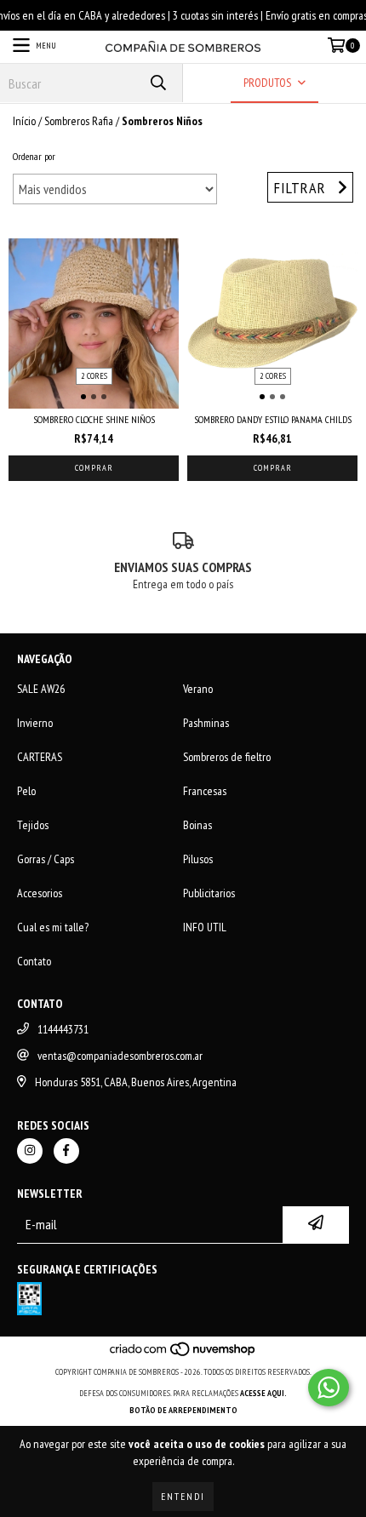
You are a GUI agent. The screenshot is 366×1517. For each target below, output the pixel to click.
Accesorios (39, 893)
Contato (34, 961)
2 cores (94, 375)
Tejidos (33, 825)
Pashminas (206, 722)
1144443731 (63, 1029)
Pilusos (198, 859)
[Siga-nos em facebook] (66, 1151)
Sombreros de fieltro (227, 756)
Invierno (35, 722)
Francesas (204, 791)
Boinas (197, 825)
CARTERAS (39, 756)
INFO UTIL (204, 927)
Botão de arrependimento (183, 1410)
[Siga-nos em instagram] (30, 1151)
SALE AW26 (41, 688)
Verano (198, 688)
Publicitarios (209, 893)
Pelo (26, 791)
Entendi (183, 1496)
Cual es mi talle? (53, 927)
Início (24, 121)
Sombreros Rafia (78, 121)
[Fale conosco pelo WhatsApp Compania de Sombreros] (328, 1387)
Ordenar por (34, 156)
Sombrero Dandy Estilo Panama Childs (273, 419)
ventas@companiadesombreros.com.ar (120, 1055)
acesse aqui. (263, 1393)
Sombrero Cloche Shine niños (94, 419)
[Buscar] (157, 83)
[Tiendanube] (183, 1354)
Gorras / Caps (45, 859)
